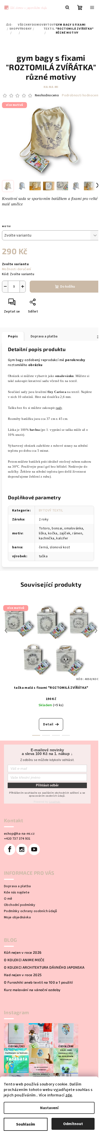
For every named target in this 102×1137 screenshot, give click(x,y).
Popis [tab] (13, 336)
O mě (8, 898)
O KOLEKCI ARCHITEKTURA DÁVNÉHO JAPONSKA (44, 967)
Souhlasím (25, 1124)
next (96, 630)
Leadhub (54, 801)
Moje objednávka (17, 917)
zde (68, 1095)
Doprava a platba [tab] (44, 336)
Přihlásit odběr (47, 785)
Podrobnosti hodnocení (80, 95)
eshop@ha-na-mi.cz (19, 833)
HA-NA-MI (51, 87)
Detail (48, 724)
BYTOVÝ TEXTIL (51, 510)
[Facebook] (9, 849)
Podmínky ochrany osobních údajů (30, 911)
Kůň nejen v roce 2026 (22, 952)
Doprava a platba (17, 886)
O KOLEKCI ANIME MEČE (24, 960)
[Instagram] (21, 849)
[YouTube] (34, 849)
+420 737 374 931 (17, 838)
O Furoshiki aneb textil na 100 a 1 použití (38, 982)
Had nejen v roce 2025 (23, 975)
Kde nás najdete (16, 892)
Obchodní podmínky (19, 904)
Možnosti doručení (16, 269)
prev (6, 630)
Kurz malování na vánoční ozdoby (32, 990)
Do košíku (67, 286)
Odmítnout (73, 1124)
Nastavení (49, 1108)
